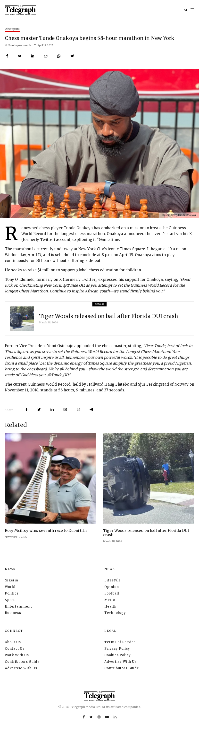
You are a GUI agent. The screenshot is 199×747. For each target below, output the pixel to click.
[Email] (46, 56)
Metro (109, 600)
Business (13, 613)
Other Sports (12, 28)
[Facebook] (83, 717)
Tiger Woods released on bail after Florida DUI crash (108, 316)
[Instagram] (99, 717)
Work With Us (17, 655)
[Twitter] (91, 717)
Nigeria (11, 580)
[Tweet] (19, 56)
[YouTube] (107, 717)
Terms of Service (120, 642)
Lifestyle (112, 580)
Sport (10, 600)
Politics (11, 593)
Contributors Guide (22, 662)
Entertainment (18, 606)
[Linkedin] (115, 717)
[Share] (7, 56)
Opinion (111, 587)
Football (111, 593)
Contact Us (15, 649)
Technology (115, 613)
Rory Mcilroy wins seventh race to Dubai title (46, 530)
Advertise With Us (21, 668)
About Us (13, 642)
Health (110, 606)
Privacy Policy (117, 649)
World (10, 587)
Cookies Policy (117, 655)
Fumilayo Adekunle (19, 45)
